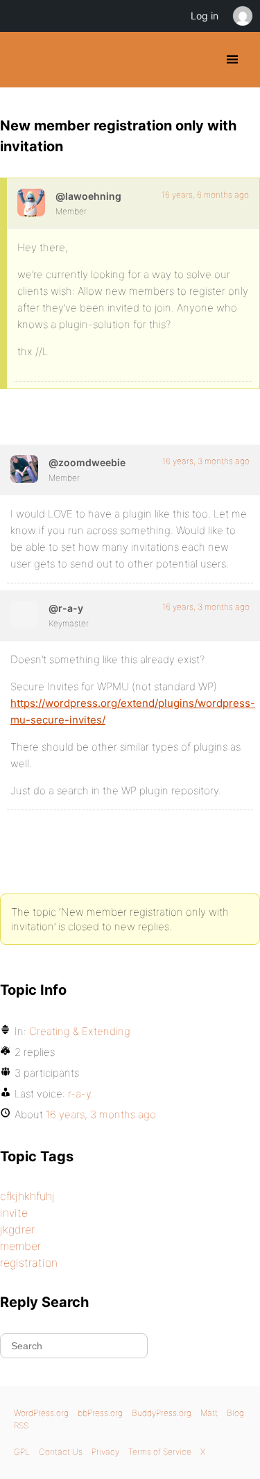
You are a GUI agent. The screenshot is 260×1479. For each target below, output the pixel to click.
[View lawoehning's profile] (31, 202)
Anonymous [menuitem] (242, 16)
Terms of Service (159, 1451)
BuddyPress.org (22, 59)
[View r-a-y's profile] (24, 615)
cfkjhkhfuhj (27, 1196)
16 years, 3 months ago (206, 461)
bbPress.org (100, 1413)
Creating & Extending (79, 1031)
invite (14, 1213)
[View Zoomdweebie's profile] (24, 469)
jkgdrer (17, 1229)
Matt (209, 1413)
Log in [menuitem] (204, 16)
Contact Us (61, 1451)
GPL (22, 1451)
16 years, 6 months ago (205, 194)
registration (29, 1262)
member (20, 1246)
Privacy (105, 1451)
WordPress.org (41, 1413)
